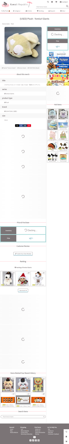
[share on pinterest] (29, 125)
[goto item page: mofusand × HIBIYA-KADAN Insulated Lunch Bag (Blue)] (63, 135)
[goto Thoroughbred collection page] (58, 68)
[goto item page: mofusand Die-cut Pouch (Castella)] (63, 157)
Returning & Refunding (26, 434)
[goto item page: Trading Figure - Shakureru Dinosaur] (63, 146)
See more (22, 290)
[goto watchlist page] (52, 2)
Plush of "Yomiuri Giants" (9, 68)
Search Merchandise (40, 432)
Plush (7, 102)
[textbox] (21, 416)
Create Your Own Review (23, 254)
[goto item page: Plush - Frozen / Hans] (52, 146)
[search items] (67, 6)
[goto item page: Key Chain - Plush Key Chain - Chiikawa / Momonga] (23, 384)
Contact (64, 2)
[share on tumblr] (25, 125)
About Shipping (25, 430)
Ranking (41, 11)
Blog (11, 430)
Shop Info (50, 432)
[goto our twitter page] (30, 440)
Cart (22, 429)
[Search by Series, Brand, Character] (44, 416)
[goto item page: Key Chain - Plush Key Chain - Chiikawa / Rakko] (8, 384)
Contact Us (51, 430)
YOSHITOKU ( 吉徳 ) (11, 111)
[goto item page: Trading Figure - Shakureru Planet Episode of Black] (52, 157)
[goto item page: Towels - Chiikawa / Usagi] (23, 400)
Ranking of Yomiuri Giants (24, 267)
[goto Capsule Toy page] (58, 79)
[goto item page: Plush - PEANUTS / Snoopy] (8, 278)
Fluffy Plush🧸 (5, 11)
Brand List (37, 430)
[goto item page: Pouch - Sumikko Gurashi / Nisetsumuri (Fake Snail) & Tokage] (63, 125)
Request (52, 11)
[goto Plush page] (58, 73)
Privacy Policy (24, 432)
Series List (37, 429)
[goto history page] (48, 2)
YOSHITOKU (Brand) (34, 68)
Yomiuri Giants (22, 68)
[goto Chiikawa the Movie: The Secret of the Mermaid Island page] (58, 62)
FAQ (49, 429)
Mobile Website (14, 432)
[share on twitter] (17, 125)
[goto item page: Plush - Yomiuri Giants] (23, 278)
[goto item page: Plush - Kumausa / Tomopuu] (52, 135)
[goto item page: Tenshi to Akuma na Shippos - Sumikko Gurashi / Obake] (63, 114)
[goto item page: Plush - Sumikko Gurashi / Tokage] (52, 125)
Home (11, 429)
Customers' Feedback (53, 434)
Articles (29, 11)
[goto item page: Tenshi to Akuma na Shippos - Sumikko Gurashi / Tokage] (52, 114)
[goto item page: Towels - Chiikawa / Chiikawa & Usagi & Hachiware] (8, 400)
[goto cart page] (56, 2)
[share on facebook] (21, 125)
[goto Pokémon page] (58, 85)
